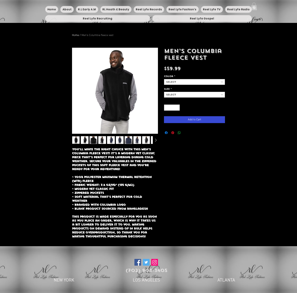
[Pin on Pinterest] (173, 133)
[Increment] (177, 108)
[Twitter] (146, 262)
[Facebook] (137, 262)
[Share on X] (186, 133)
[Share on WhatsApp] (179, 133)
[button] (254, 6)
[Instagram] (154, 262)
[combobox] (194, 82)
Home (75, 35)
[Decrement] (166, 108)
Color (169, 76)
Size (168, 89)
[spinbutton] (172, 108)
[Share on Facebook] (166, 133)
